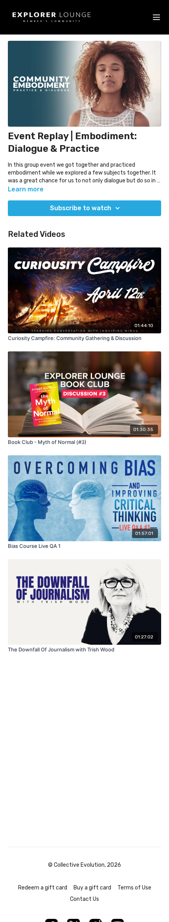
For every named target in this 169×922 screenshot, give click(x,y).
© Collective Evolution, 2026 (84, 865)
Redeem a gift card (42, 887)
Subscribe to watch (80, 208)
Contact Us (84, 899)
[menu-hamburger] (156, 17)
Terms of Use (134, 887)
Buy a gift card (92, 887)
